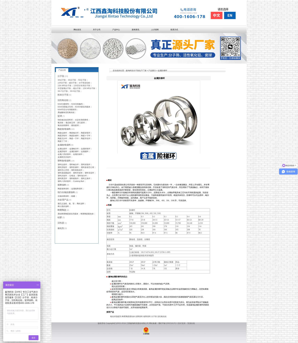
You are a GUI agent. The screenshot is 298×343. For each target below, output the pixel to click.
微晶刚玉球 (70, 123)
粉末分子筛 (63, 95)
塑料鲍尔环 (74, 164)
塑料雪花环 (89, 173)
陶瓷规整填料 (63, 189)
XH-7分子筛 (63, 91)
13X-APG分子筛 (64, 86)
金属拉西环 (62, 149)
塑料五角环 (85, 178)
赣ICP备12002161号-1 (168, 323)
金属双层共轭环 (64, 157)
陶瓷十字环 (85, 136)
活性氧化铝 (162, 316)
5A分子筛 (82, 80)
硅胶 (60, 217)
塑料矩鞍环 (85, 164)
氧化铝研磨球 (63, 125)
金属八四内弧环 (64, 154)
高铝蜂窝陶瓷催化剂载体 (68, 214)
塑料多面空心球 (87, 167)
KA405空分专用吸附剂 (67, 110)
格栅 (73, 196)
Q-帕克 (72, 176)
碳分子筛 (73, 83)
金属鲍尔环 (74, 149)
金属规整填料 (76, 189)
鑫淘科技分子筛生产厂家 (136, 70)
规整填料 (147, 316)
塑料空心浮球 (63, 170)
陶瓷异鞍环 (62, 136)
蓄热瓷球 (75, 125)
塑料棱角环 (74, 178)
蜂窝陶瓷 (62, 210)
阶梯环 (111, 185)
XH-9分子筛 (75, 91)
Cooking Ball (78, 181)
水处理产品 (63, 199)
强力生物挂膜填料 (66, 192)
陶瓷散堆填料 (64, 129)
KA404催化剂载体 (82, 107)
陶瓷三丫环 (62, 141)
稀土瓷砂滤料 (63, 206)
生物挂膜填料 (63, 196)
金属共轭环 (77, 154)
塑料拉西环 (62, 164)
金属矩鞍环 (85, 149)
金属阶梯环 (118, 200)
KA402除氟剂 (77, 104)
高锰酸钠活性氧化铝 (66, 112)
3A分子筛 (62, 80)
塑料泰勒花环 (76, 170)
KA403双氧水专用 (65, 107)
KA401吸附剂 (63, 104)
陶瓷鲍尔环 (74, 133)
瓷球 (60, 116)
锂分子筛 (77, 88)
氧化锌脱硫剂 (115, 316)
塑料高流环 (62, 178)
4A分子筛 (72, 80)
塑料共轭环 (62, 176)
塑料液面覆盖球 (64, 173)
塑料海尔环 (82, 176)
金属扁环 (84, 151)
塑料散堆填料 (64, 160)
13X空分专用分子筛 (82, 86)
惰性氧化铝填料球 (65, 120)
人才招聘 (155, 30)
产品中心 (116, 30)
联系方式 (174, 30)
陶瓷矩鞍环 (85, 133)
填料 (121, 193)
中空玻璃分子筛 (64, 88)
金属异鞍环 (62, 151)
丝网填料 (139, 316)
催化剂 (61, 228)
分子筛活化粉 (84, 83)
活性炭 (61, 223)
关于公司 (96, 30)
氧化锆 (60, 123)
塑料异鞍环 (62, 167)
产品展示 (152, 70)
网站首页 (77, 30)
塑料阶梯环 (74, 167)
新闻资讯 (135, 30)
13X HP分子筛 (89, 88)
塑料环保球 (77, 173)
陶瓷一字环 (74, 138)
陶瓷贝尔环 (62, 138)
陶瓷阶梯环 (74, 136)
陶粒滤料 (80, 204)
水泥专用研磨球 (81, 120)
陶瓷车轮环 (85, 138)
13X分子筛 (62, 83)
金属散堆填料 (64, 145)
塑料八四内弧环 (64, 181)
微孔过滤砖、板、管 (66, 204)
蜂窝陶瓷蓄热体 (128, 316)
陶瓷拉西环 (62, 133)
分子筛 (154, 316)
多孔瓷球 (81, 123)
